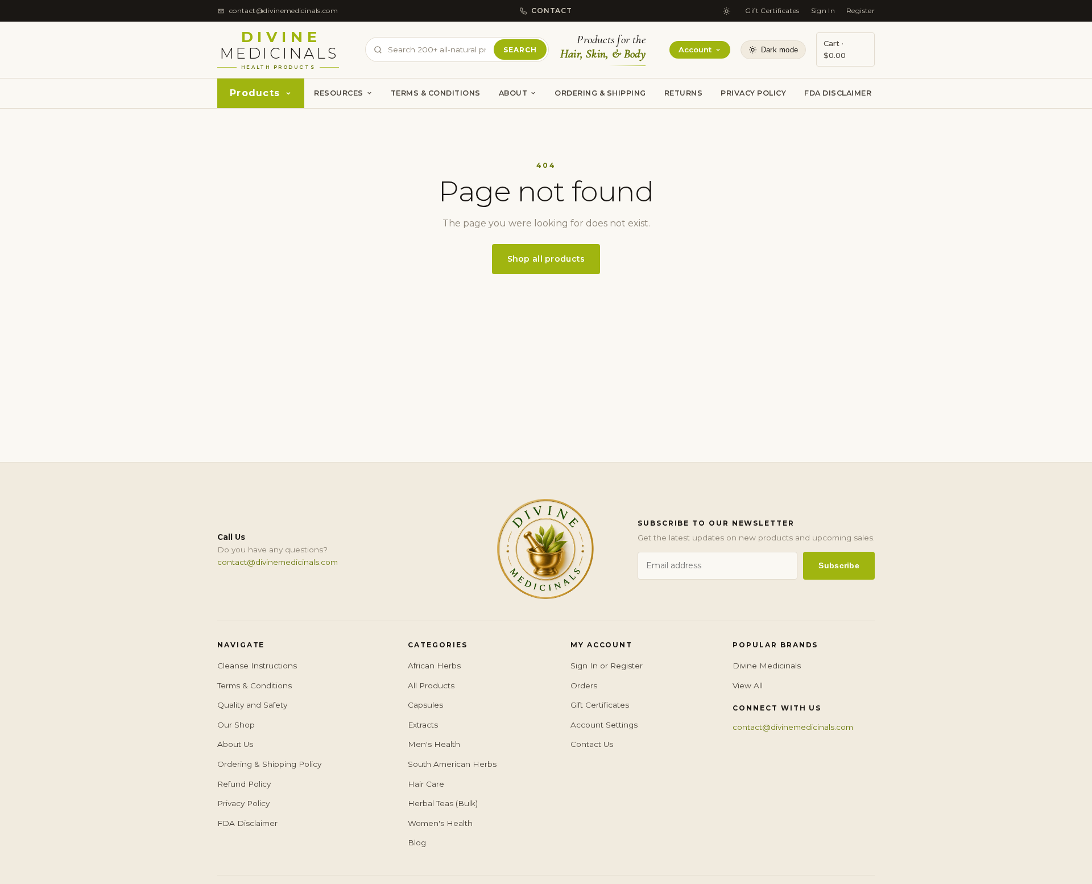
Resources (338, 93)
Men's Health (434, 744)
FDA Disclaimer (837, 93)
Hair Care (426, 783)
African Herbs (434, 665)
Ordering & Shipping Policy (269, 764)
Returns (683, 93)
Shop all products (546, 259)
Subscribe (838, 565)
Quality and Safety (252, 704)
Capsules (425, 704)
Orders (583, 685)
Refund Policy (244, 783)
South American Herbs (452, 764)
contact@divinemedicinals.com (277, 562)
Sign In (823, 10)
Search (520, 50)
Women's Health (440, 823)
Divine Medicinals (767, 665)
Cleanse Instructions (257, 665)
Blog (417, 842)
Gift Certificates (772, 10)
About (513, 93)
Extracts (423, 724)
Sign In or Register (606, 665)
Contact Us (591, 744)
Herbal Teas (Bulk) (443, 803)
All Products (431, 685)
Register (860, 10)
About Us (235, 744)
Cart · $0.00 (835, 49)
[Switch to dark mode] (726, 10)
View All (748, 685)
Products (255, 93)
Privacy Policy (753, 93)
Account (695, 49)
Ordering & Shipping (600, 93)
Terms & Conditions (436, 93)
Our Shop (236, 724)
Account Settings (604, 724)
